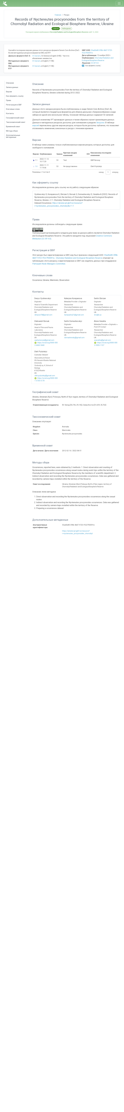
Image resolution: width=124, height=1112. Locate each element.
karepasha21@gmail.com (74, 315)
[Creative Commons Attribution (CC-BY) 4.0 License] (38, 230)
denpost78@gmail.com (43, 315)
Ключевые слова (13, 109)
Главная (58, 15)
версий (35, 125)
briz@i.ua (97, 315)
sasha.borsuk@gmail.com (44, 340)
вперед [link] (115, 172)
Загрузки (100, 122)
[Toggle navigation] (119, 3)
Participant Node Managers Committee (48, 264)
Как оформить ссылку (14, 96)
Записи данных (12, 87)
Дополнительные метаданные (13, 136)
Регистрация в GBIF (14, 105)
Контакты (10, 113)
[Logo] (4, 3)
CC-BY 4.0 (95, 63)
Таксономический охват (15, 122)
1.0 (36, 166)
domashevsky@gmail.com (74, 338)
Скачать (37, 56)
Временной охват (13, 126)
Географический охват (15, 118)
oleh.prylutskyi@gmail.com (45, 376)
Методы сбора (12, 131)
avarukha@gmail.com (102, 340)
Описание (10, 83)
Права (8, 100)
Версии (9, 92)
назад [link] (101, 172)
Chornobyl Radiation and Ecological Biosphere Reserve (79, 258)
